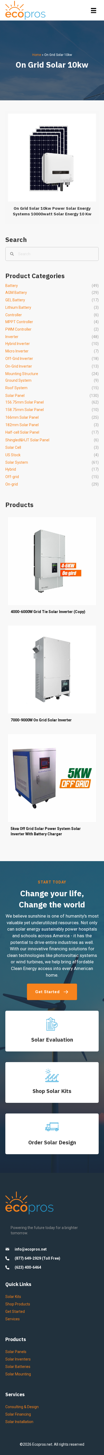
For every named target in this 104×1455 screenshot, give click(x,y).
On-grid (11, 484)
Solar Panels (15, 1352)
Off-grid (12, 477)
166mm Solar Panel (22, 417)
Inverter (11, 337)
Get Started (15, 1311)
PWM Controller (18, 329)
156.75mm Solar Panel (24, 402)
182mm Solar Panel (22, 425)
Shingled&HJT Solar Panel (27, 440)
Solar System (16, 462)
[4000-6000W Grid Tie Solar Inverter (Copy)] (52, 568)
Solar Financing (18, 1414)
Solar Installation (19, 1422)
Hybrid (10, 469)
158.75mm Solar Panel (24, 410)
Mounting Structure (21, 374)
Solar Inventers (18, 1359)
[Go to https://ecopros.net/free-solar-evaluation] (52, 1031)
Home (36, 55)
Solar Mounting (18, 1374)
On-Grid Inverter (18, 366)
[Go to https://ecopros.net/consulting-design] (52, 1134)
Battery (11, 285)
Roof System (16, 388)
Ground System (18, 380)
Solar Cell (13, 447)
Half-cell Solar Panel (22, 432)
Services (12, 1319)
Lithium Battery (18, 307)
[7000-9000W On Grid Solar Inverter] (52, 677)
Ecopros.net (42, 1444)
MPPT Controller (19, 322)
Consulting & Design (22, 1407)
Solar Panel (15, 395)
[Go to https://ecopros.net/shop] (52, 1082)
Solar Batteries (17, 1366)
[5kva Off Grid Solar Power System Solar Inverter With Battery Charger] (52, 788)
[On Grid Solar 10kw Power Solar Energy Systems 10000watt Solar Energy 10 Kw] (52, 167)
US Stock (13, 455)
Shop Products (17, 1304)
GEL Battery (15, 300)
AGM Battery (16, 292)
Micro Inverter (17, 351)
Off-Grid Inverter (19, 358)
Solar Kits (13, 1296)
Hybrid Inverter (17, 344)
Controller (13, 315)
